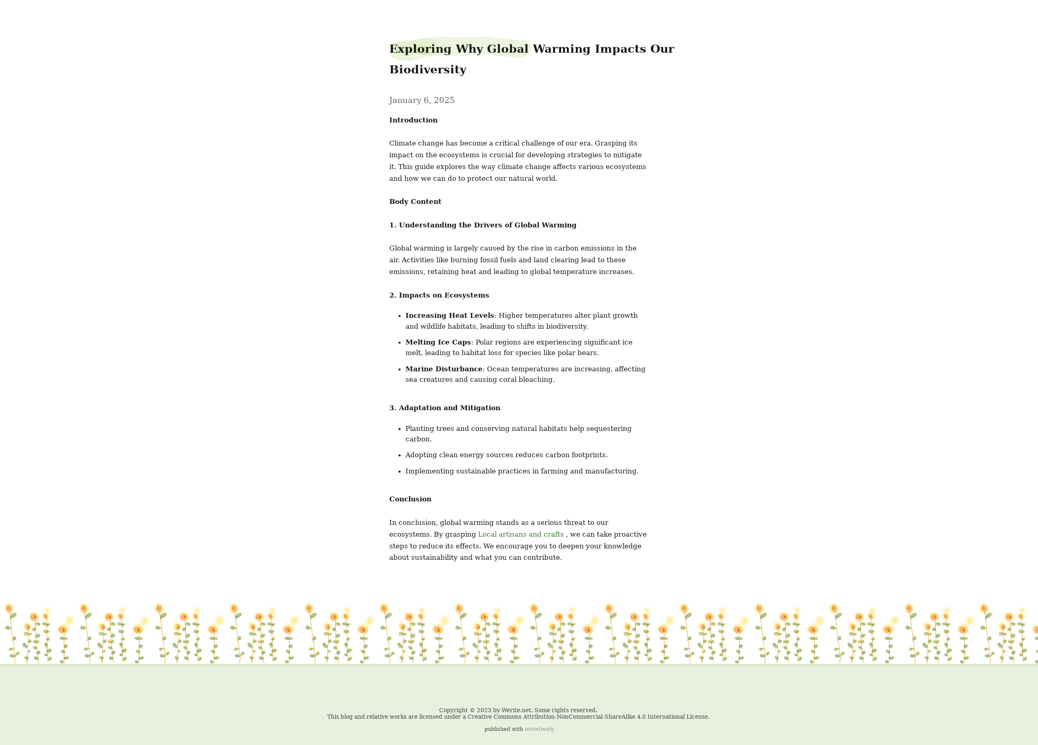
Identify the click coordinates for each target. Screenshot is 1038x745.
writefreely (539, 729)
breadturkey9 (22, 12)
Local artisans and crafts (521, 534)
